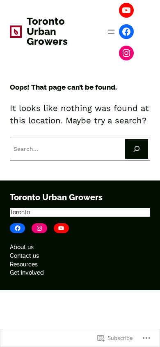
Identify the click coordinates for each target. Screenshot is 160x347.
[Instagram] (126, 53)
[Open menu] (111, 32)
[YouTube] (126, 10)
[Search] (136, 149)
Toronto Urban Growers (47, 31)
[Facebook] (126, 31)
